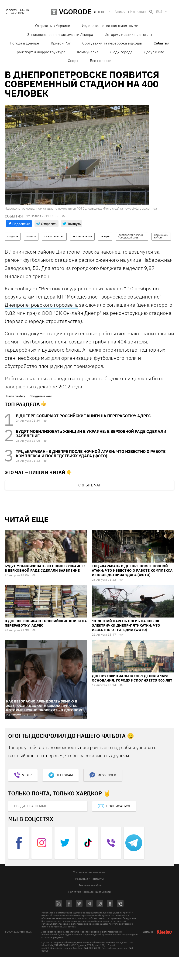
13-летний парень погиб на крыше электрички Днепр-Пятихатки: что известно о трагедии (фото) (126, 625)
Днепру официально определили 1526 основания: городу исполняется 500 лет (132, 678)
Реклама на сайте (90, 885)
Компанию (138, 11)
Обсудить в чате (41, 396)
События (161, 43)
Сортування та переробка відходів (112, 43)
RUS (159, 11)
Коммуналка (87, 52)
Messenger (106, 775)
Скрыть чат (89, 485)
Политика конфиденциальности (89, 891)
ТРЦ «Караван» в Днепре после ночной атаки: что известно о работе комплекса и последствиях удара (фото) (90, 453)
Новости (11, 10)
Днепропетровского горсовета (41, 304)
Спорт (73, 60)
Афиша (25, 10)
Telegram (64, 775)
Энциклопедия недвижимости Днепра (60, 34)
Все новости (100, 60)
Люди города (121, 52)
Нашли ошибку (15, 396)
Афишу (120, 11)
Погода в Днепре (24, 43)
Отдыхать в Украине (52, 25)
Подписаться (118, 806)
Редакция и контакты (89, 878)
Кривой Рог (61, 43)
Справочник (15, 13)
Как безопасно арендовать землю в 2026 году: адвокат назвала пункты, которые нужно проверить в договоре (44, 705)
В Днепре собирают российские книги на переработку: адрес (83, 415)
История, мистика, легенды (128, 34)
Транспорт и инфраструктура (40, 52)
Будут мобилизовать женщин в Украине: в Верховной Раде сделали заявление (91, 433)
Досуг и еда (154, 52)
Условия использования (89, 872)
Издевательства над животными (110, 25)
